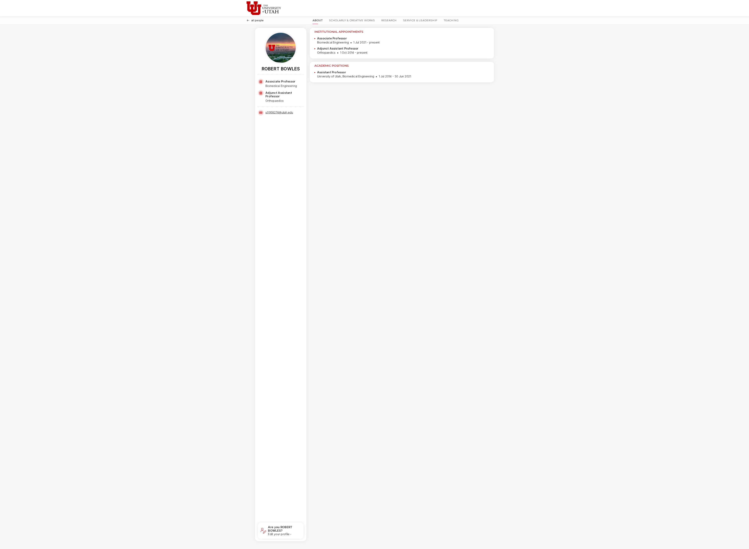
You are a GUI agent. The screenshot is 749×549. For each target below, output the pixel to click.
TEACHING (451, 20)
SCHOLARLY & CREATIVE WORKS (352, 20)
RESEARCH (389, 20)
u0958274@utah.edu (279, 112)
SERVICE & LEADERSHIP (420, 20)
